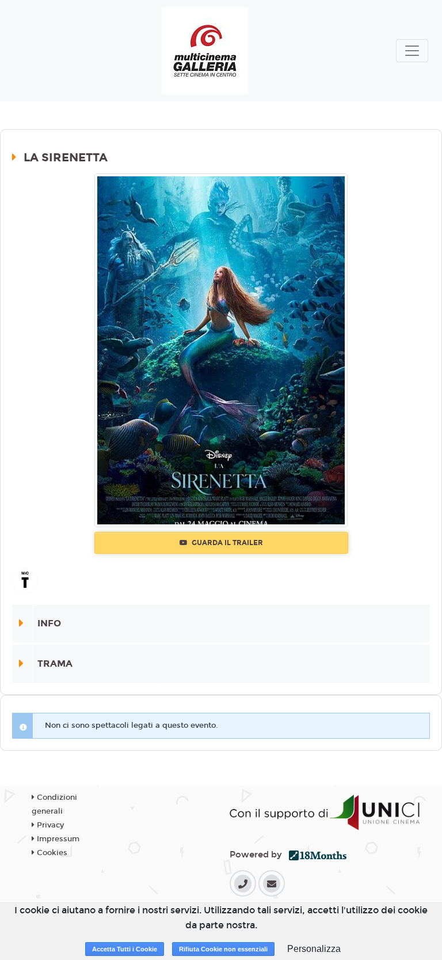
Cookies (51, 852)
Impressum (57, 839)
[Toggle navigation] (412, 50)
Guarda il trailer (226, 543)
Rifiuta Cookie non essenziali (223, 949)
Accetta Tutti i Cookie (124, 949)
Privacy (49, 825)
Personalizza (314, 949)
